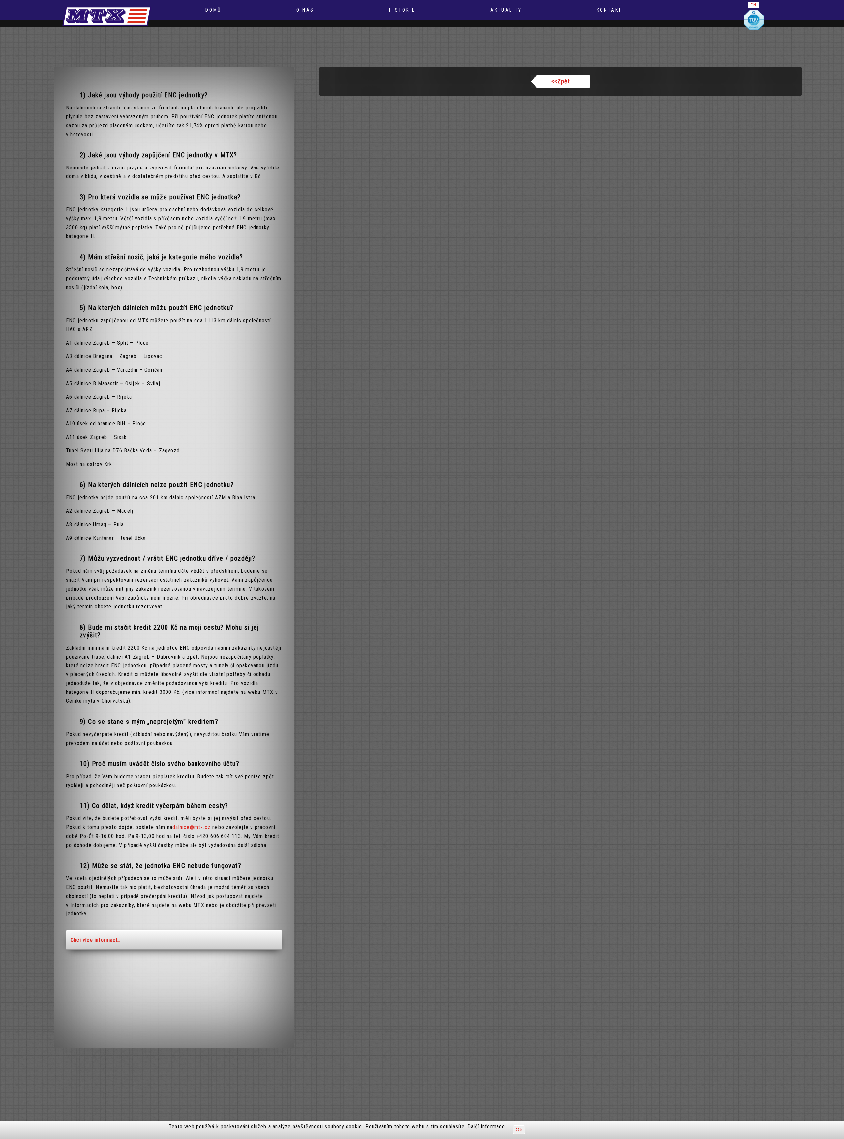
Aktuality (506, 10)
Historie (402, 10)
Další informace (486, 1127)
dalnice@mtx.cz (191, 827)
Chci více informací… (96, 940)
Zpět (560, 81)
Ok (519, 1129)
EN (753, 5)
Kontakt (609, 10)
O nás (305, 10)
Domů (213, 10)
